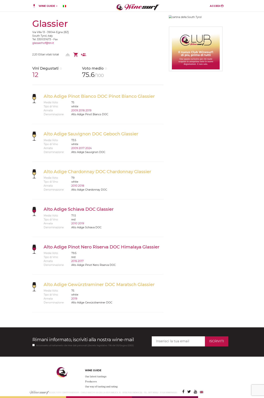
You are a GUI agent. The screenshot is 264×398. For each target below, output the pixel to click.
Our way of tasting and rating (101, 386)
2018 (82, 110)
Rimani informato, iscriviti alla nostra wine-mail (83, 339)
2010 (74, 185)
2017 (82, 148)
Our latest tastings (95, 376)
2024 (88, 148)
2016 (74, 261)
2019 (88, 110)
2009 (74, 110)
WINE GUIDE (47, 6)
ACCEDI (215, 6)
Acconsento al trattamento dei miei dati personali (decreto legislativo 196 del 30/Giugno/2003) (85, 345)
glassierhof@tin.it (43, 43)
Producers (91, 381)
